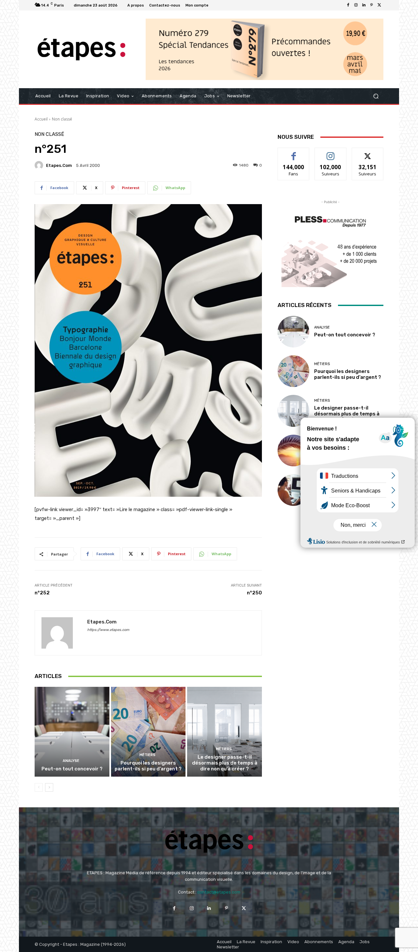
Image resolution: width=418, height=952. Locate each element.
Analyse (71, 761)
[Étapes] (81, 49)
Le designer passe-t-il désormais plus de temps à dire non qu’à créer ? (224, 763)
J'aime (293, 152)
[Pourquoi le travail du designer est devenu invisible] (293, 490)
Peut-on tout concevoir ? (72, 769)
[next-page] (49, 787)
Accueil (41, 119)
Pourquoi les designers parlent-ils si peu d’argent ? (148, 766)
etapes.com (59, 165)
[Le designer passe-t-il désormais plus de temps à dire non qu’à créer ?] (224, 731)
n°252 (42, 593)
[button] (375, 96)
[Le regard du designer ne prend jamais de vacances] (293, 450)
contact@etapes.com (218, 892)
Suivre (330, 152)
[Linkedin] (364, 5)
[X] (379, 5)
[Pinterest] (372, 5)
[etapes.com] (40, 165)
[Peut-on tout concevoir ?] (72, 731)
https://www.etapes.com (108, 630)
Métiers (147, 755)
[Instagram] (356, 5)
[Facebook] (348, 5)
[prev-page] (39, 787)
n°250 (254, 593)
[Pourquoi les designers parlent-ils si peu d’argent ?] (148, 731)
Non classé (62, 119)
